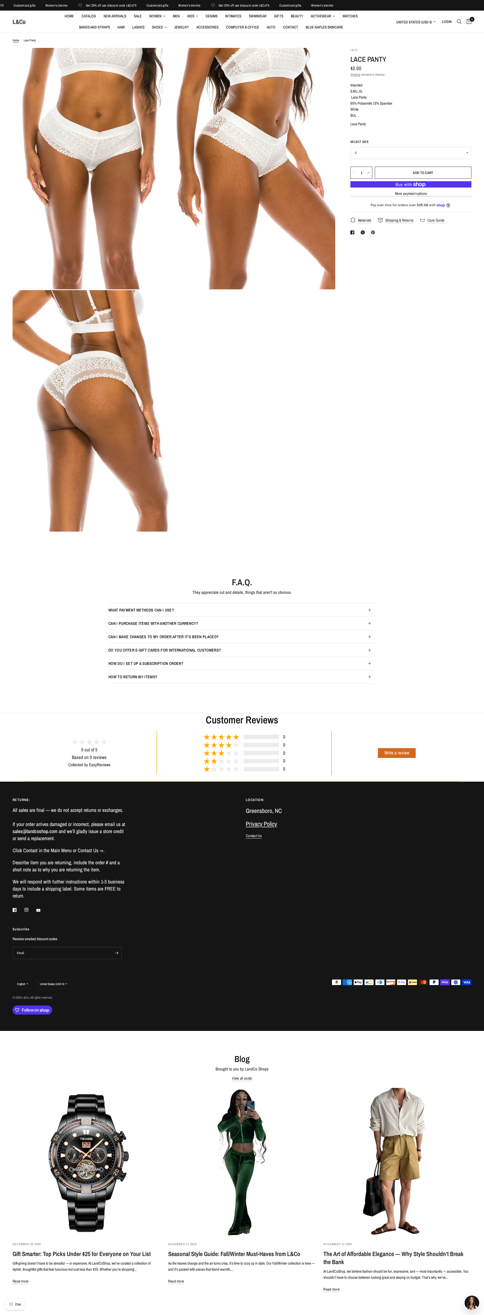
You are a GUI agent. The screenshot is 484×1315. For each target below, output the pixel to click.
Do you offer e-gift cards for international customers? (164, 650)
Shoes (157, 27)
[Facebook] (18, 909)
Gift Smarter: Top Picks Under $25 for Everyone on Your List (82, 1254)
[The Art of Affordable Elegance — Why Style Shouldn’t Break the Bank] (397, 1162)
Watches (350, 16)
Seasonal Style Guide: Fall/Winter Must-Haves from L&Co (234, 1254)
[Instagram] (30, 909)
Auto (271, 27)
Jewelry (181, 27)
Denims (212, 16)
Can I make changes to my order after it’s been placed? (163, 636)
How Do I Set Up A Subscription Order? (145, 663)
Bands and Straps (94, 27)
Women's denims (25, 5)
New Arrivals (115, 16)
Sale (138, 16)
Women (155, 16)
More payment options (411, 193)
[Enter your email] (117, 953)
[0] (467, 22)
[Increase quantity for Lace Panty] (368, 172)
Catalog (88, 16)
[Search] (459, 22)
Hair (121, 27)
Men (176, 16)
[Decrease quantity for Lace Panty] (354, 172)
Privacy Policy (261, 824)
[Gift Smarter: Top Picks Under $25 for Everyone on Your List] (87, 1162)
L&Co (19, 22)
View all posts (242, 1078)
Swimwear (257, 16)
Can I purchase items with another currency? (153, 623)
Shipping (355, 75)
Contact (290, 27)
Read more (21, 1281)
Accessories (207, 27)
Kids (190, 16)
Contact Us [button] (254, 836)
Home (69, 16)
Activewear (321, 16)
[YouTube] (41, 910)
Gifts (278, 16)
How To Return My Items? (132, 677)
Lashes (138, 27)
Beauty (297, 16)
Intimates (233, 16)
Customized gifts (126, 5)
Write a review (396, 753)
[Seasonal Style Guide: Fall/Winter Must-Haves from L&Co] (242, 1162)
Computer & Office (242, 27)
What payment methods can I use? (141, 610)
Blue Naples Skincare (324, 27)
